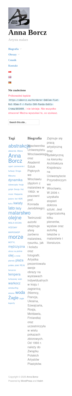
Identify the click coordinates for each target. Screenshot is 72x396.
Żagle (13, 297)
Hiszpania (18, 194)
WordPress (26, 380)
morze (15, 236)
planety (11, 260)
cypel (10, 166)
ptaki (17, 265)
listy (18, 208)
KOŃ (20, 198)
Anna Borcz (27, 32)
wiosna (11, 293)
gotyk (10, 189)
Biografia (13, 49)
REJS (22, 265)
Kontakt (13, 66)
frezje (21, 184)
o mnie (17, 255)
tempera (14, 274)
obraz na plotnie (15, 251)
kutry (10, 203)
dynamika (15, 179)
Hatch (40, 380)
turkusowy (12, 279)
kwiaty (18, 203)
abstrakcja (19, 145)
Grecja (17, 189)
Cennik (12, 60)
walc (20, 279)
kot (16, 198)
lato (11, 208)
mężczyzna (16, 246)
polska (11, 265)
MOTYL (11, 242)
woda (20, 292)
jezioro (11, 198)
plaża (19, 260)
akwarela (12, 150)
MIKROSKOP (14, 232)
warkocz (14, 283)
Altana (20, 150)
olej (10, 255)
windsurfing (13, 287)
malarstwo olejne (19, 215)
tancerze (12, 270)
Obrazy (12, 54)
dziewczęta (13, 184)
